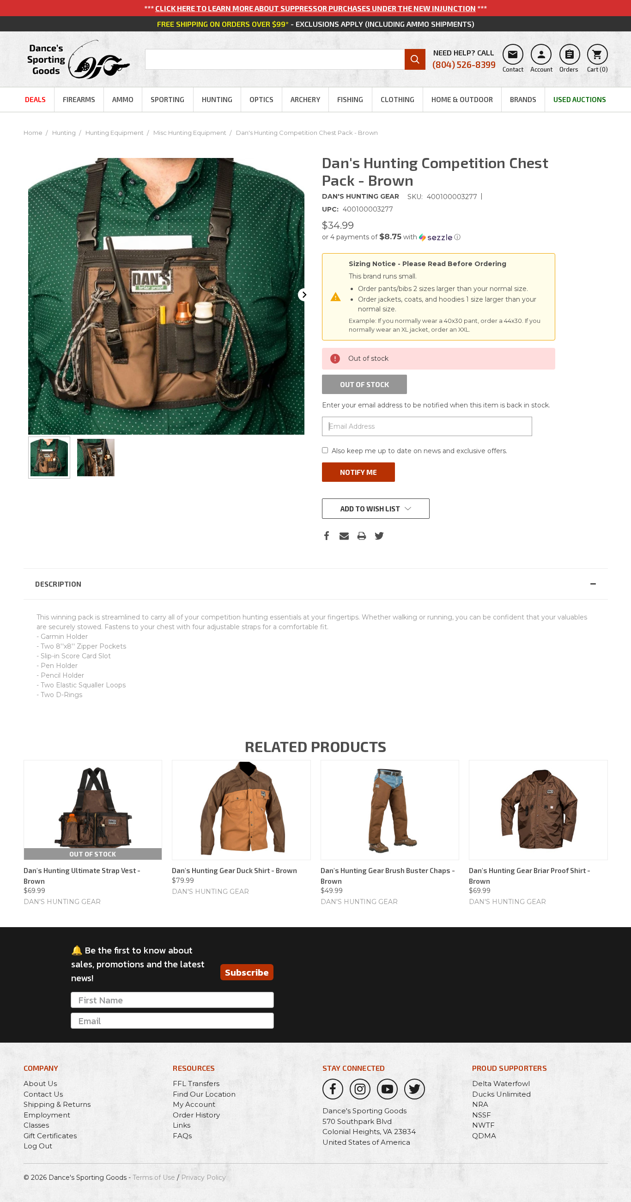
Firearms (79, 99)
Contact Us (43, 1094)
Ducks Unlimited (501, 1094)
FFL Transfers (196, 1083)
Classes (36, 1125)
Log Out (38, 1145)
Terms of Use (154, 1177)
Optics (261, 99)
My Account (194, 1104)
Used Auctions (579, 99)
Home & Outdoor (462, 99)
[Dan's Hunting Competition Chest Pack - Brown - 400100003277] (49, 458)
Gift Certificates (50, 1135)
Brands (523, 99)
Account (541, 61)
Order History (196, 1115)
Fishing (350, 99)
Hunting (217, 99)
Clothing (397, 99)
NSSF (481, 1115)
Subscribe (247, 972)
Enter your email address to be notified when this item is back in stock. (436, 405)
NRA (480, 1104)
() (597, 61)
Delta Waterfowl (501, 1083)
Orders (568, 61)
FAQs (182, 1135)
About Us (40, 1083)
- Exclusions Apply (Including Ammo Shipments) (315, 23)
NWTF (483, 1125)
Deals (35, 99)
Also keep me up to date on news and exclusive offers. (419, 451)
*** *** (315, 8)
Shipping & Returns (57, 1104)
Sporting (167, 99)
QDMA (484, 1135)
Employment (47, 1115)
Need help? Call (464, 59)
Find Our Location (204, 1094)
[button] (438, 237)
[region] (166, 458)
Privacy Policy (203, 1177)
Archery (305, 99)
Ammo (122, 99)
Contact (513, 61)
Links (181, 1125)
